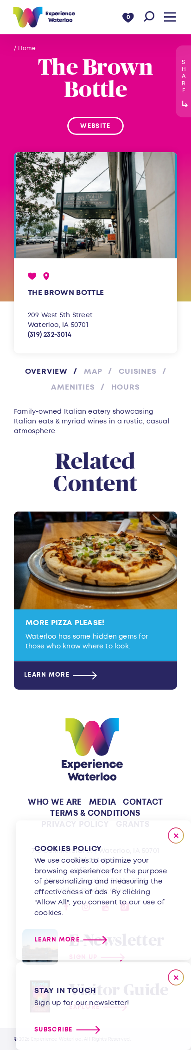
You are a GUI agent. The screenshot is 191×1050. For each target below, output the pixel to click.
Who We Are (55, 802)
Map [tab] (93, 371)
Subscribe (53, 1030)
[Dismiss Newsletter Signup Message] (176, 977)
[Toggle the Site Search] (149, 17)
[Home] (44, 17)
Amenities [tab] (73, 387)
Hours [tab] (125, 387)
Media (102, 802)
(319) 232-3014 (49, 334)
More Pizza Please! (65, 623)
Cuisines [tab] (137, 371)
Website (95, 126)
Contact (143, 802)
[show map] (46, 276)
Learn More (47, 675)
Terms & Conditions (95, 813)
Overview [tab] (46, 371)
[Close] (176, 835)
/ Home (25, 48)
